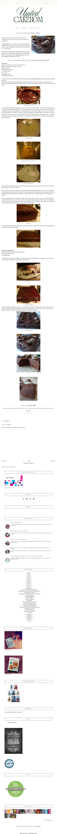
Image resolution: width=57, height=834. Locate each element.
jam (52, 408)
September (29, 617)
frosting (50, 112)
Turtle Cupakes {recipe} (16, 522)
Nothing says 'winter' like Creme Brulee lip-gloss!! (30, 607)
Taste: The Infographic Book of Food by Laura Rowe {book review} (26, 556)
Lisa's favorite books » (48, 820)
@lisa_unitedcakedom (12, 722)
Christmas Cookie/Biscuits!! (29, 596)
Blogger (39, 826)
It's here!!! (30, 612)
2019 (28, 576)
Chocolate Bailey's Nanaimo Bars (18, 539)
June (29, 621)
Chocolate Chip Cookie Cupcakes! (30, 601)
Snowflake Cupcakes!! (29, 609)
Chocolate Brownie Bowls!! (29, 592)
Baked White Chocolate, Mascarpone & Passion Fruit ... (30, 591)
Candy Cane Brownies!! (29, 599)
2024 (28, 572)
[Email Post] (28, 405)
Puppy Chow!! (29, 600)
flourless (42, 408)
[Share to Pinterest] (35, 405)
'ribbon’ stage (4, 187)
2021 (28, 575)
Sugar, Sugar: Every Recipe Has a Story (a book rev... (29, 593)
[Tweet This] (28, 413)
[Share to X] (32, 405)
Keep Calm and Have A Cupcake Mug (29, 589)
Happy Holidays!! (29, 597)
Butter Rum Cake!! (29, 595)
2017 (28, 579)
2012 (28, 586)
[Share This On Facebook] (25, 413)
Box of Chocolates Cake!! (30, 608)
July (29, 619)
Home (28, 461)
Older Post (52, 461)
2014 (28, 583)
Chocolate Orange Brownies (29, 603)
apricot (15, 408)
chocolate (35, 408)
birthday (21, 408)
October (28, 615)
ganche (48, 408)
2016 (28, 580)
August (28, 618)
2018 (28, 578)
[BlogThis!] (31, 405)
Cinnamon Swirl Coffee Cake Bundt (29, 604)
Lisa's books (28, 806)
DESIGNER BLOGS (32, 833)
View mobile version (28, 463)
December (29, 588)
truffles (28, 411)
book (26, 408)
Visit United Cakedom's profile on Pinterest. (13, 712)
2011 (28, 587)
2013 (28, 584)
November (29, 614)
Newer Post (4, 461)
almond (10, 408)
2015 (28, 582)
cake (29, 408)
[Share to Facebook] (34, 405)
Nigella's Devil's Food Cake (29, 611)
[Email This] (29, 405)
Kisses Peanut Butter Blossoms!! (29, 605)
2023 (28, 574)
